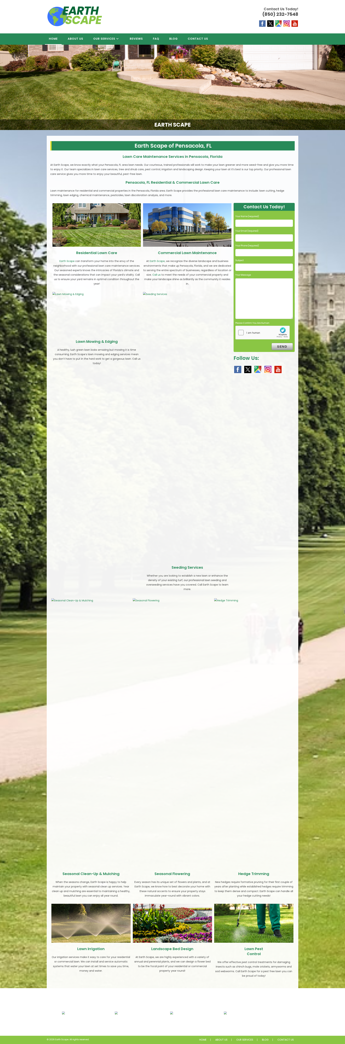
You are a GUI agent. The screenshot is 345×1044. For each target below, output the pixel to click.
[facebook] (262, 23)
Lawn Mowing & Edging (97, 341)
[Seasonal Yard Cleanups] (248, 1015)
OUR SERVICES (244, 1039)
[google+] (278, 23)
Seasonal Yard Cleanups (248, 1024)
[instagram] (286, 23)
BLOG (265, 1039)
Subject (239, 260)
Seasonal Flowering (172, 873)
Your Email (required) (246, 230)
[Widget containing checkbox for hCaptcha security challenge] (262, 332)
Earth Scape (67, 261)
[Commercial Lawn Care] (138, 1015)
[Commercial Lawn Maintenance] (187, 225)
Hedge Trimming (253, 873)
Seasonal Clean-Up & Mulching (91, 873)
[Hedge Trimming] (253, 733)
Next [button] (340, 86)
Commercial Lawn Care (138, 1024)
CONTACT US (285, 1039)
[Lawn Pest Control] (253, 923)
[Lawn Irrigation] (91, 923)
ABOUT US (221, 1039)
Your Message (243, 274)
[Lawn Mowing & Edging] (96, 313)
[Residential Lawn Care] (96, 225)
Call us (156, 275)
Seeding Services (187, 567)
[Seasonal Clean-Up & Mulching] (91, 733)
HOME (202, 1039)
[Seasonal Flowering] (172, 733)
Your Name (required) (247, 216)
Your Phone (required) (247, 245)
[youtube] (294, 23)
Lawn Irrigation (91, 948)
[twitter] (270, 23)
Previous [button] (4, 86)
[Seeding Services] (187, 426)
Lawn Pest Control (254, 951)
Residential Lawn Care (96, 252)
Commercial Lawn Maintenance (187, 252)
